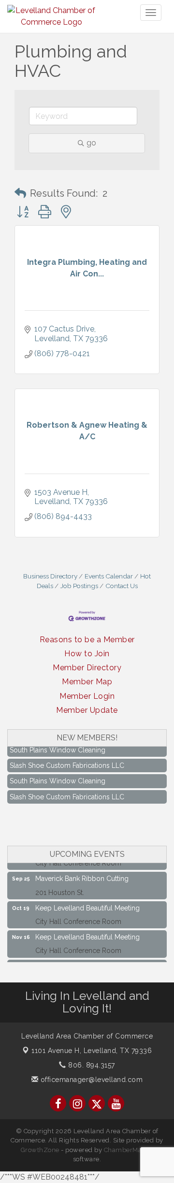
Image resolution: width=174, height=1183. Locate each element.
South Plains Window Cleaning (57, 746)
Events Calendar (109, 576)
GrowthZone (40, 1150)
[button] (20, 193)
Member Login (87, 696)
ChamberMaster (129, 1150)
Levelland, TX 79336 (91, 1050)
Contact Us (121, 586)
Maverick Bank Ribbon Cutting (82, 875)
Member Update (87, 710)
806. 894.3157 (90, 1065)
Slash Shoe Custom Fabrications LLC (67, 762)
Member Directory (87, 667)
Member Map (87, 681)
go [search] (91, 142)
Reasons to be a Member (87, 639)
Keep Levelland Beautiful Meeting (87, 905)
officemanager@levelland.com (90, 1079)
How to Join (87, 653)
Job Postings (79, 586)
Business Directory (50, 576)
